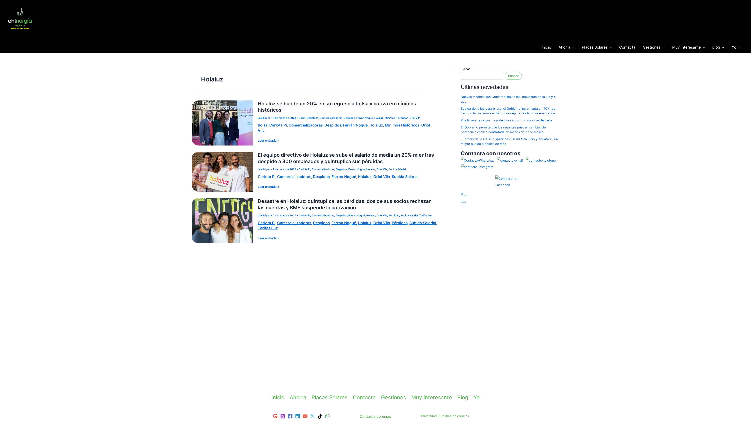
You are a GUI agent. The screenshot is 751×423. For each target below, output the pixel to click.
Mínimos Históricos (396, 117)
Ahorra (564, 47)
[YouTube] (305, 416)
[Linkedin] (297, 416)
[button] (572, 47)
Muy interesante (686, 47)
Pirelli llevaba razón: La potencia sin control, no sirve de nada (506, 120)
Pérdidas (394, 215)
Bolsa (302, 117)
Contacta (627, 47)
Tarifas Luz (20, 34)
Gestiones (651, 47)
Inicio (546, 47)
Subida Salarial (397, 169)
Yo (734, 47)
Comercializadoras (331, 117)
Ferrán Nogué (364, 117)
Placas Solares (595, 47)
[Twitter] (312, 416)
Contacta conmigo (375, 416)
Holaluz (378, 117)
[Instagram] (282, 416)
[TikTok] (319, 416)
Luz (463, 201)
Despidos (349, 117)
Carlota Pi (312, 117)
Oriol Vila (415, 117)
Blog (716, 47)
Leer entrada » (268, 140)
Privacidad (429, 416)
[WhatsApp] (327, 416)
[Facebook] (290, 416)
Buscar (465, 68)
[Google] (275, 416)
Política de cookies (455, 416)
